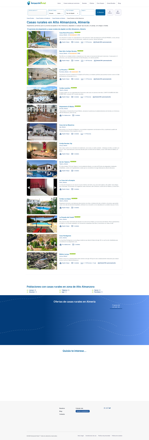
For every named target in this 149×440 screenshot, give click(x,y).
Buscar (101, 12)
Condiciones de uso (91, 435)
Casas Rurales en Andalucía (43, 18)
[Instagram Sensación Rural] (106, 408)
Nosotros (62, 408)
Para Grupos (100, 3)
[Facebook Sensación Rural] (104, 408)
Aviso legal (81, 435)
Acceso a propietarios (83, 411)
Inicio (59, 3)
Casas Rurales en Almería (58, 18)
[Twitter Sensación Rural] (110, 408)
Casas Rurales (30, 18)
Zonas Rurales (111, 3)
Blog (119, 3)
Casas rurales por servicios (71, 3)
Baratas (84, 3)
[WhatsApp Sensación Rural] (108, 408)
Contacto (62, 414)
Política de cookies (117, 435)
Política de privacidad (104, 435)
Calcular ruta (79, 408)
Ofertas (92, 3)
